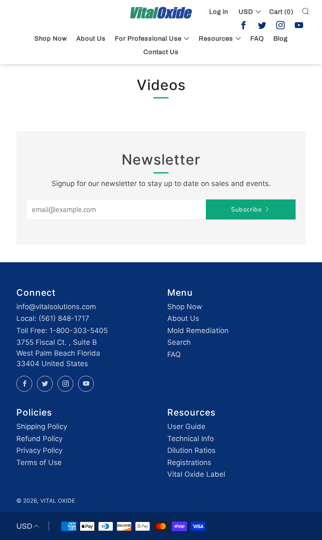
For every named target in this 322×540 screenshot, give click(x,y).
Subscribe (246, 209)
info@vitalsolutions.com (56, 306)
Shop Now (50, 38)
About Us (91, 38)
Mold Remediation (198, 330)
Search (179, 342)
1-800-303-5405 (78, 330)
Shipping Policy (41, 426)
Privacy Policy (39, 450)
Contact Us (161, 52)
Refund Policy (39, 438)
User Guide (186, 426)
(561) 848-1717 (64, 318)
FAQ (174, 354)
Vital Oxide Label (196, 474)
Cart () (281, 11)
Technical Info (190, 438)
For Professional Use (148, 38)
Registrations (189, 462)
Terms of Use (39, 462)
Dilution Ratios (191, 450)
